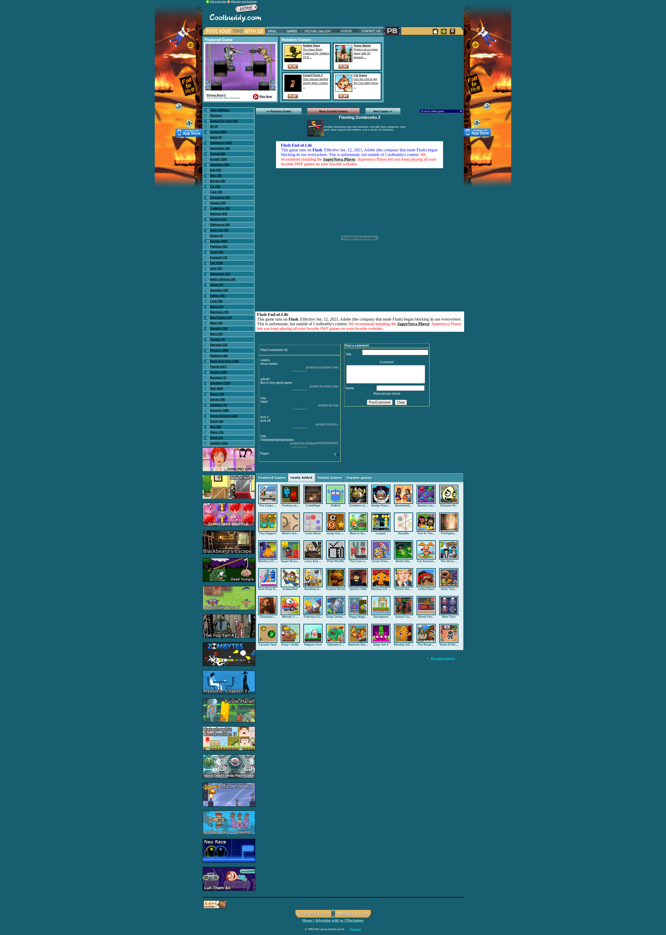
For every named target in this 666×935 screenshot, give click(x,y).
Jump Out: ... (335, 533)
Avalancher (290, 588)
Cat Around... (426, 561)
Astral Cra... (403, 616)
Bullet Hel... (403, 561)
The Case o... (358, 561)
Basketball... (403, 505)
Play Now (265, 96)
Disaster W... (448, 505)
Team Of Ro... (448, 644)
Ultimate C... (335, 644)
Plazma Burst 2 (216, 95)
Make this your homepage (244, 1)
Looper (381, 533)
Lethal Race (426, 588)
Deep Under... (335, 616)
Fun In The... (426, 533)
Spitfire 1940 (358, 588)
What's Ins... (290, 533)
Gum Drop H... (267, 588)
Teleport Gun (313, 644)
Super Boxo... (290, 561)
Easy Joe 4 (381, 644)
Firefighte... (449, 533)
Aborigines (380, 616)
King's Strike (290, 644)
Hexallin (403, 533)
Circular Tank (268, 644)
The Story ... (448, 561)
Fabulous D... (313, 616)
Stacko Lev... (426, 505)
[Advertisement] (425, 69)
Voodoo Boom (335, 588)
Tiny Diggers (267, 533)
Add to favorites (218, 1)
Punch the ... (403, 588)
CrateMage (313, 505)
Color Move (313, 533)
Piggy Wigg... (358, 616)
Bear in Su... (358, 533)
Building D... (312, 588)
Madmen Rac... (358, 644)
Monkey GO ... (267, 561)
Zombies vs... (358, 505)
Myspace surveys (443, 658)
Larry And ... (313, 561)
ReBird (335, 505)
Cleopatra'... (267, 616)
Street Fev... (426, 616)
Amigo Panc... (380, 505)
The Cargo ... (267, 505)
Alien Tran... (449, 588)
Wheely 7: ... (290, 616)
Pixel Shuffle (335, 561)
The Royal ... (426, 644)
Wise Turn (449, 616)
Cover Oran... (381, 561)
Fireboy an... (290, 505)
